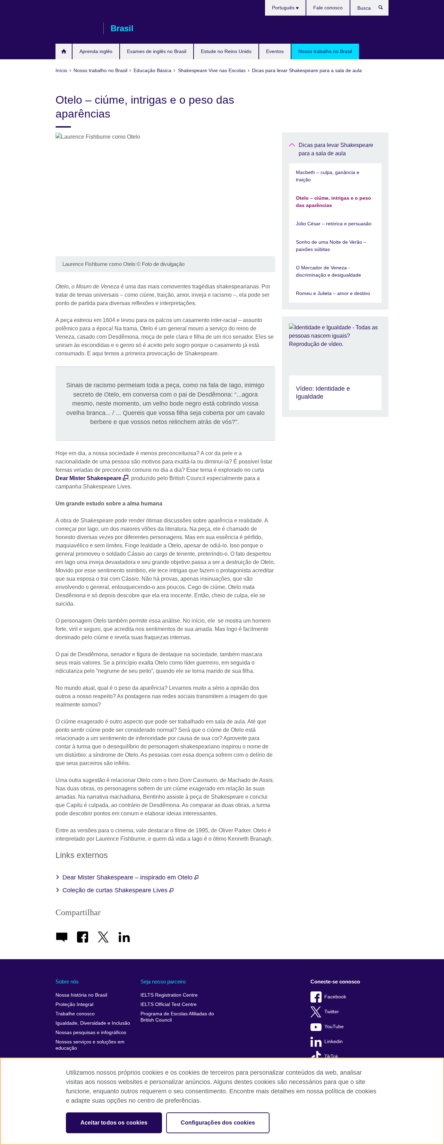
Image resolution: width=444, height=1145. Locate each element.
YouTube (334, 1026)
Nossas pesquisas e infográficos (91, 1032)
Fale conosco (328, 7)
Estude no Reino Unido (226, 51)
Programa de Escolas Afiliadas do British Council (177, 1017)
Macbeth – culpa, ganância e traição (327, 176)
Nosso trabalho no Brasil (325, 51)
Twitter (331, 1011)
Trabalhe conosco (75, 1013)
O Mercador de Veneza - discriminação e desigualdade (328, 271)
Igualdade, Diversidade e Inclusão (93, 1023)
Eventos (275, 51)
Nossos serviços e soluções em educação (90, 1045)
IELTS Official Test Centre (168, 1004)
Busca (384, 9)
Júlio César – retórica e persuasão (334, 223)
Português (284, 7)
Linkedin (333, 1041)
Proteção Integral (74, 1004)
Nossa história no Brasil (81, 995)
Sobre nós (67, 981)
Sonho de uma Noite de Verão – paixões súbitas (331, 245)
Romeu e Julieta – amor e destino (333, 293)
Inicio (64, 51)
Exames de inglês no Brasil (156, 51)
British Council (76, 28)
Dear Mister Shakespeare (88, 478)
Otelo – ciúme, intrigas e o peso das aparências (333, 201)
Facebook (335, 996)
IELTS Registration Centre (169, 995)
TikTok (331, 1056)
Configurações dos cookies (218, 1123)
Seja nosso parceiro (163, 981)
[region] (222, 1101)
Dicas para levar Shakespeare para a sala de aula (336, 149)
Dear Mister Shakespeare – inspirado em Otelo (128, 877)
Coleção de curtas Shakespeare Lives (115, 890)
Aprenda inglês (95, 51)
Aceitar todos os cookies (113, 1123)
